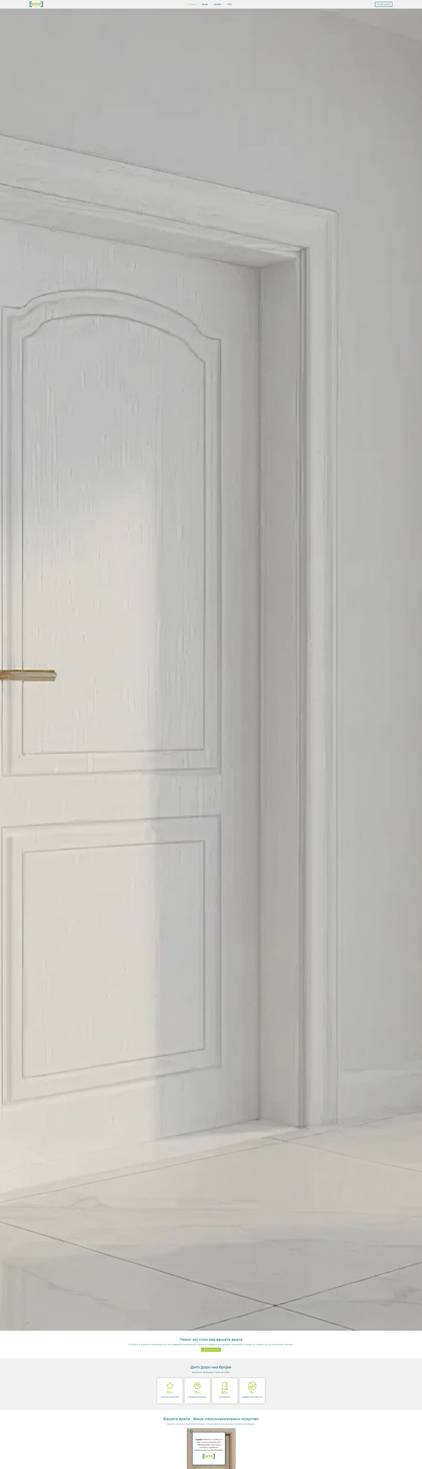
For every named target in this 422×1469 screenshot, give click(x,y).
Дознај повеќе (211, 1349)
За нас (205, 4)
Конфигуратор (383, 4)
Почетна (192, 4)
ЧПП (229, 4)
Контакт (217, 4)
